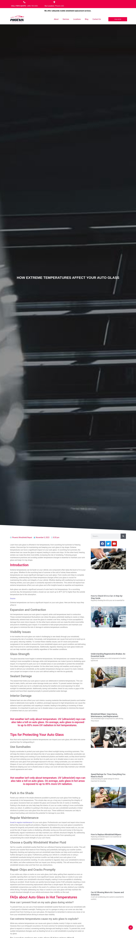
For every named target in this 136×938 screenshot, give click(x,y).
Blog (86, 19)
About (56, 19)
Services (66, 19)
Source (12, 598)
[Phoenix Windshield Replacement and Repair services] (17, 19)
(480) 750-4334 (32, 6)
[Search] (123, 536)
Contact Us (97, 19)
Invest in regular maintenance (21, 822)
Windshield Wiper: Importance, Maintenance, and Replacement (104, 715)
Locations (77, 19)
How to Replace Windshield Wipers (106, 834)
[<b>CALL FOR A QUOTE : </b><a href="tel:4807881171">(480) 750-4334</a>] (24, 2)
